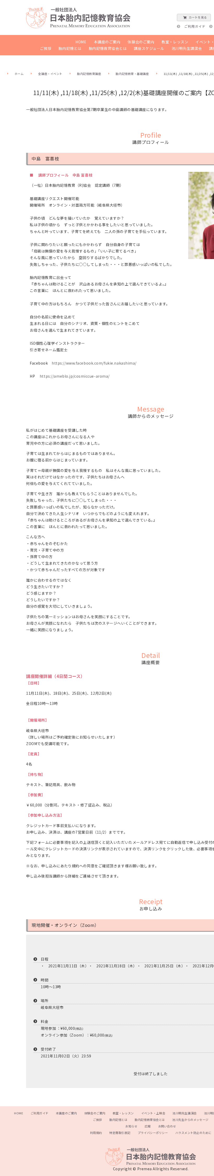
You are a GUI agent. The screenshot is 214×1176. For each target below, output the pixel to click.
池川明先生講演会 (186, 48)
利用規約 (96, 1133)
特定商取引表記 (119, 1133)
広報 (148, 1126)
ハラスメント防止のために (193, 1133)
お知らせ (131, 1126)
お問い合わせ (167, 1126)
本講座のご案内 (107, 41)
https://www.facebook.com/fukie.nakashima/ (94, 363)
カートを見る (198, 17)
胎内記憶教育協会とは (108, 48)
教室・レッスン (175, 41)
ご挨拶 (45, 48)
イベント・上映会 (153, 1113)
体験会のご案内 (141, 41)
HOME (80, 41)
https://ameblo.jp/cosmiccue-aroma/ (75, 376)
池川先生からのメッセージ (190, 1120)
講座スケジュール (149, 48)
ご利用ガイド (194, 26)
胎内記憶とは (69, 48)
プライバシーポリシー (153, 1133)
